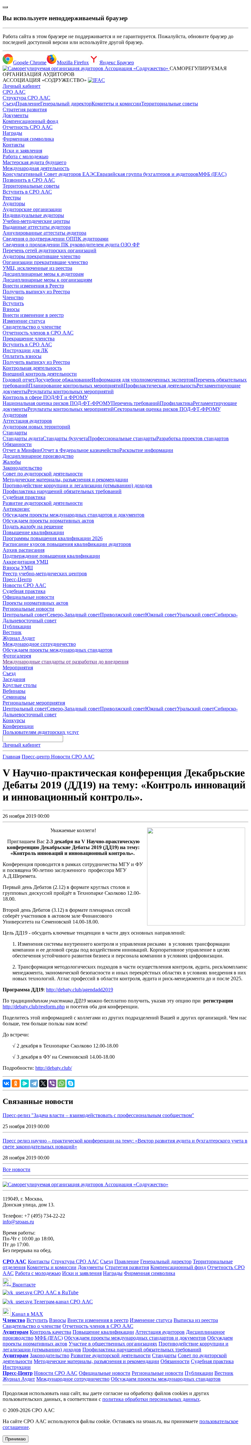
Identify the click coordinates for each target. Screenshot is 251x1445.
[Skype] (71, 1083)
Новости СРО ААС (24, 585)
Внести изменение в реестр (33, 315)
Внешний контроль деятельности (40, 374)
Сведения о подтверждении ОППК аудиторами (56, 238)
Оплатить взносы (22, 356)
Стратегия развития (25, 109)
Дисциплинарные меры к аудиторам (43, 274)
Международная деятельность (36, 168)
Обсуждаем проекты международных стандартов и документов (73, 515)
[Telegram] (34, 1083)
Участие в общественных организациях (113, 1343)
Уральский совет (195, 614)
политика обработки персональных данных (151, 1399)
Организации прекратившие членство (45, 262)
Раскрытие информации (146, 450)
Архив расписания (23, 550)
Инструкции (17, 1367)
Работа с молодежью (25, 156)
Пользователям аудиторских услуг (41, 732)
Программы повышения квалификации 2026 (53, 538)
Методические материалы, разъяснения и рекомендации (65, 479)
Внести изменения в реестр (97, 1320)
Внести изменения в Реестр (33, 285)
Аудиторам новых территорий (36, 426)
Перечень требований (135, 403)
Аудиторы (14, 203)
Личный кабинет (22, 86)
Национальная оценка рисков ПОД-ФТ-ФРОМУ (57, 403)
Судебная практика (24, 497)
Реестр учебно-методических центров (45, 573)
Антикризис (16, 509)
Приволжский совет (122, 614)
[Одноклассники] (16, 1083)
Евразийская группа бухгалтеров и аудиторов (147, 174)
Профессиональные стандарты (122, 438)
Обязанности (17, 444)
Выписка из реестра (196, 1320)
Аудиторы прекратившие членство (41, 256)
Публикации (17, 626)
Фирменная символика (28, 139)
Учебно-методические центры (36, 221)
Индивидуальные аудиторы (33, 215)
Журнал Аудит (19, 638)
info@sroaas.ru (18, 1221)
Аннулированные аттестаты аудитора (44, 233)
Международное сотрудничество (39, 644)
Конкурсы (14, 720)
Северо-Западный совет (73, 614)
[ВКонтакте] (6, 1083)
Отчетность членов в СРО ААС (38, 332)
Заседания (14, 679)
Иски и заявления (22, 150)
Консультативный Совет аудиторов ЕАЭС (50, 174)
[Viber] (52, 1083)
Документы (15, 115)
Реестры (12, 197)
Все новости (16, 1169)
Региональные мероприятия (34, 703)
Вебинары (14, 691)
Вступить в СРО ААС (27, 191)
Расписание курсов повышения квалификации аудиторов (67, 544)
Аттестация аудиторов (27, 421)
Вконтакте (23, 1284)
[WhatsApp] (61, 1083)
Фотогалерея (17, 656)
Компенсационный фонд (30, 121)
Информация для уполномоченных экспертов (143, 379)
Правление (28, 103)
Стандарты (15, 432)
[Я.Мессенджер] (25, 1083)
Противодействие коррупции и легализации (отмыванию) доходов (77, 485)
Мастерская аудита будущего (34, 162)
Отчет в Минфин (22, 450)
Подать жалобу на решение (33, 526)
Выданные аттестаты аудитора (37, 227)
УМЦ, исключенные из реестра (37, 268)
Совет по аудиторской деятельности (43, 473)
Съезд (9, 103)
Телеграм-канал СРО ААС (62, 1301)
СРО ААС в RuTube (55, 1292)
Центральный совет (25, 614)
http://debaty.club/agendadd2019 (79, 989)
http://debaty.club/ (53, 1068)
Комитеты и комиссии (116, 103)
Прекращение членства (29, 338)
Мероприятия (18, 667)
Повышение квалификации (33, 532)
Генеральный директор (66, 103)
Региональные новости (28, 609)
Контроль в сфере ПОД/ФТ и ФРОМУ (45, 397)
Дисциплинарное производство (38, 456)
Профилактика (176, 403)
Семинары (14, 697)
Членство (13, 297)
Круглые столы (20, 685)
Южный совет (161, 614)
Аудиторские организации (32, 209)
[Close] (5, 7)
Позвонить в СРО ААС (29, 180)
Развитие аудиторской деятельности (43, 503)
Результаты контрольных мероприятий (70, 391)
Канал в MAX (26, 1314)
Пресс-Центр (17, 579)
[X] (43, 1083)
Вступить (13, 303)
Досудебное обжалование (63, 379)
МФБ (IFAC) (212, 174)
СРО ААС (14, 92)
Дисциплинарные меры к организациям (47, 280)
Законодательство (22, 468)
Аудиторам (15, 415)
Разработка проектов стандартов (192, 438)
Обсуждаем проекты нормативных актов (48, 520)
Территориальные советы (169, 103)
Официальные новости (28, 597)
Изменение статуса (24, 321)
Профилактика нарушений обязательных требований (62, 491)
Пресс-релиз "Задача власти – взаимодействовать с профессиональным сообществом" (98, 1115)
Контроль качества (50, 1332)
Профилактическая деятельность (160, 385)
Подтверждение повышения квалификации (51, 556)
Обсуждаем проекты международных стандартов (57, 650)
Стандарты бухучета (65, 438)
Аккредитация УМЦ (25, 562)
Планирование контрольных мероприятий (76, 385)
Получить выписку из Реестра (36, 291)
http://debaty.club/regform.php (34, 1006)
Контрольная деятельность (32, 368)
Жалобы (12, 462)
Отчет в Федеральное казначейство (80, 450)
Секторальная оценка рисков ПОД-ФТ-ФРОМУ (167, 409)
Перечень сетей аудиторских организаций (49, 250)
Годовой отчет (19, 379)
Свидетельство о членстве (32, 327)
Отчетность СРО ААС (28, 127)
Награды (12, 133)
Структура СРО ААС (26, 98)
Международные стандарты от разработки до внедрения (65, 661)
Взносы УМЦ (18, 567)
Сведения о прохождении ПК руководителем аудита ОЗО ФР (71, 244)
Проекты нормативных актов (35, 603)
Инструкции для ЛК (25, 350)
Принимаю (15, 1439)
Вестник (12, 632)
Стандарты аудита (23, 438)
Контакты (14, 145)
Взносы (11, 309)
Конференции (18, 726)
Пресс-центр (36, 756)
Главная (11, 756)
